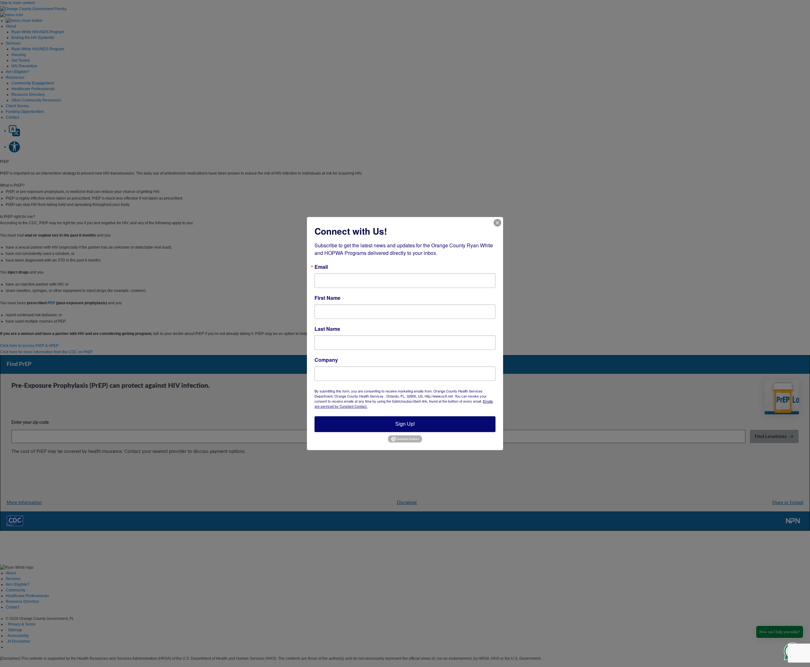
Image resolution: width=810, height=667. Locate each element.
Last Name (327, 328)
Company (326, 359)
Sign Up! (405, 424)
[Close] (497, 222)
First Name (327, 297)
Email (321, 266)
